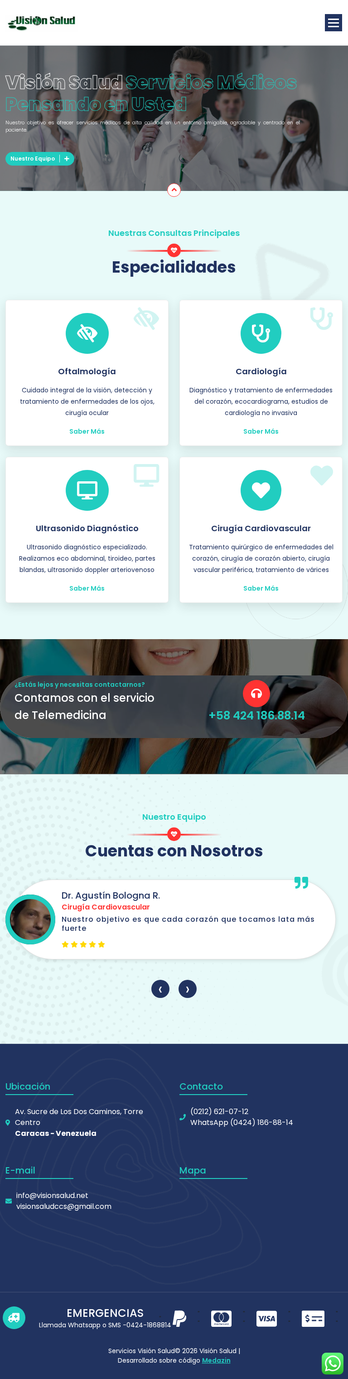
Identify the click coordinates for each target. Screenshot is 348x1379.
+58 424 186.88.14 (256, 716)
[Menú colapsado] (333, 23)
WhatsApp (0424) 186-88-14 (241, 1122)
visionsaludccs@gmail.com (63, 1206)
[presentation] (160, 989)
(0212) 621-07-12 (219, 1111)
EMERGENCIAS (105, 1313)
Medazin (216, 1360)
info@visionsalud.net (52, 1195)
